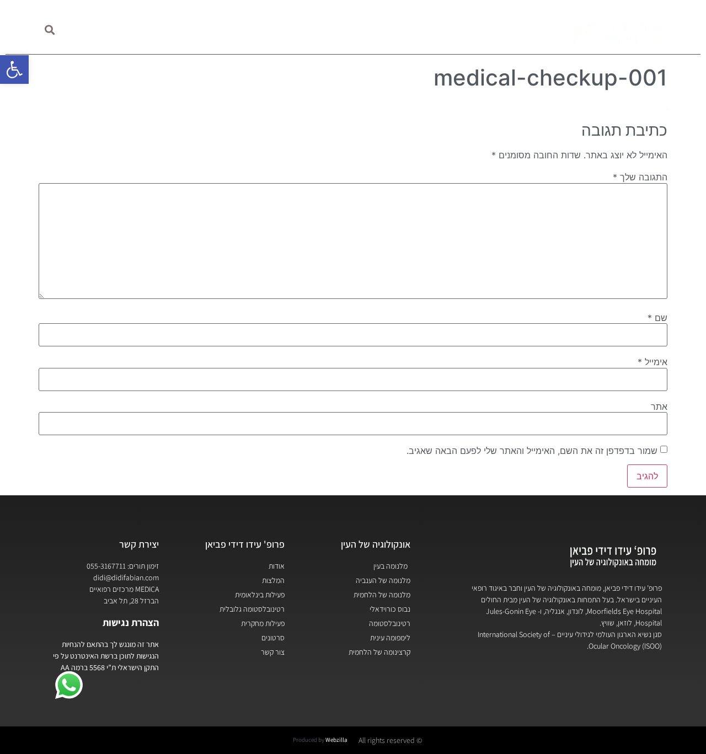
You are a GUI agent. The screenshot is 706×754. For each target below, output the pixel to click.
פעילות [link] (373, 29)
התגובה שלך (640, 177)
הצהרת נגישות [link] (131, 622)
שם (657, 317)
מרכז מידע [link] (309, 29)
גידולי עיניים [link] (438, 29)
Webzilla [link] (336, 740)
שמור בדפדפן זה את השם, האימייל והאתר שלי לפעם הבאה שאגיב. (532, 450)
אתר (659, 406)
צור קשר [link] (242, 29)
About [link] (193, 29)
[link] (14, 69)
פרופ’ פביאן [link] (513, 29)
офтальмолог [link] (122, 29)
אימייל (652, 361)
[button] (50, 30)
